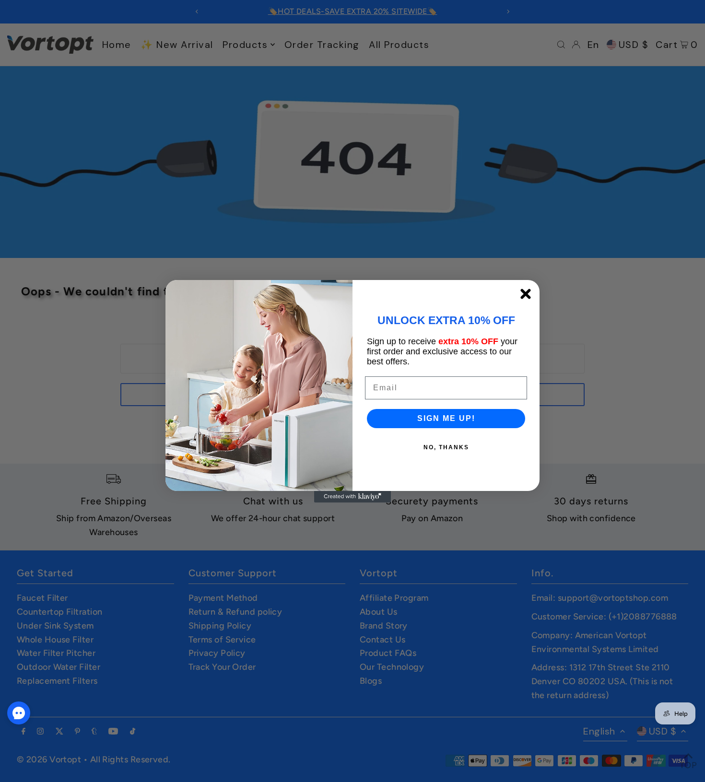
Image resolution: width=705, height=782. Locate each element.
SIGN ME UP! (446, 418)
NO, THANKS (446, 447)
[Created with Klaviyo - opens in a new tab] (352, 496)
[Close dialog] (526, 294)
